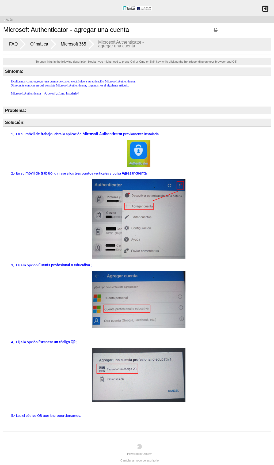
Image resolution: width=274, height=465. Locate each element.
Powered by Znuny (139, 453)
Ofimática (39, 44)
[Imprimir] (216, 32)
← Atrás (7, 19)
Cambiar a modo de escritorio (139, 460)
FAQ (13, 44)
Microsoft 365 (73, 44)
